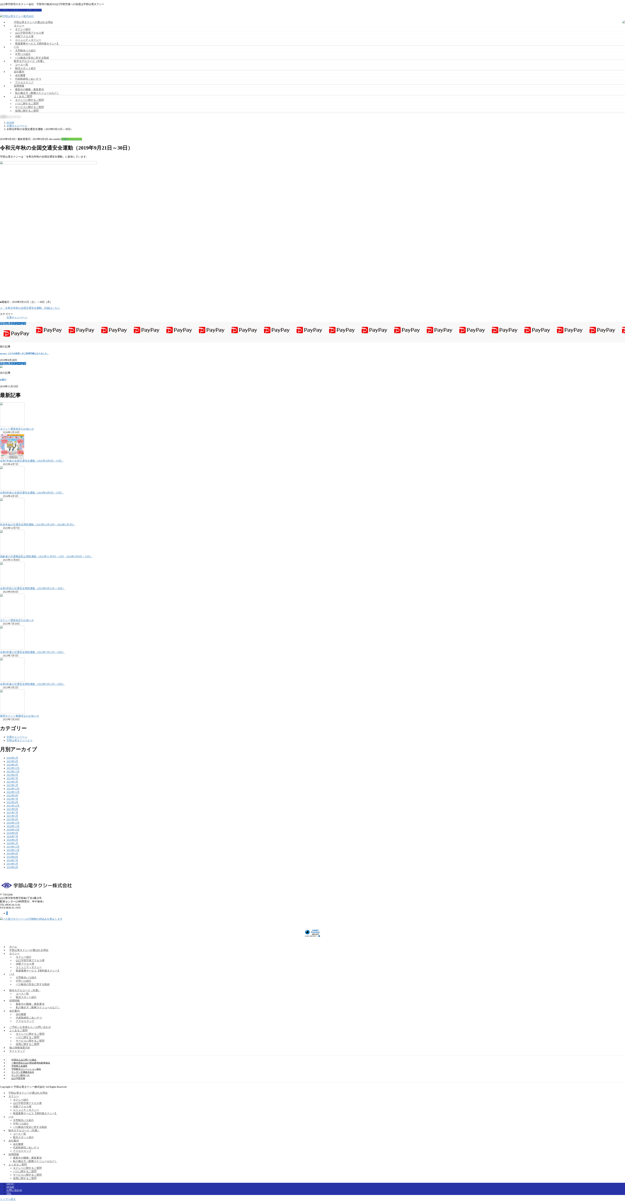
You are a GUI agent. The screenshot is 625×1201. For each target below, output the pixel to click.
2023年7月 (12, 778)
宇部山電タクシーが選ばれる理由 (28, 950)
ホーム (13, 946)
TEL (9, 1193)
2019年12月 (13, 846)
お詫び (3, 379)
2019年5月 (12, 864)
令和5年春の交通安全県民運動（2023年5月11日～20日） (32, 684)
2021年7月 (12, 812)
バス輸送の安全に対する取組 (32, 57)
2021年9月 (12, 809)
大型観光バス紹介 (25, 50)
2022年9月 (12, 795)
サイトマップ (17, 1051)
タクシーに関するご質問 (29, 100)
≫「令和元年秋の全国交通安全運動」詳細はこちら (30, 308)
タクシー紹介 (23, 29)
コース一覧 (21, 64)
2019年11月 (13, 850)
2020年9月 (12, 833)
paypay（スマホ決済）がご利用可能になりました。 (24, 353)
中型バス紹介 (23, 54)
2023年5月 (12, 781)
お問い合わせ (14, 1190)
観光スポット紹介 (25, 68)
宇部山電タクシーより (20, 740)
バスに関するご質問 (27, 103)
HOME (10, 1187)
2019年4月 (12, 867)
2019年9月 (12, 853)
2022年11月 (13, 792)
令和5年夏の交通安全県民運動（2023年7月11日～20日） (32, 652)
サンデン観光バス (20, 1075)
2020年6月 (12, 840)
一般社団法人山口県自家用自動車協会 (30, 1063)
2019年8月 (12, 857)
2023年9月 (12, 775)
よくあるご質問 (18, 1030)
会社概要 (20, 75)
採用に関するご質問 (27, 110)
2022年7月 (12, 799)
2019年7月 (12, 860)
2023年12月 (13, 768)
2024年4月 (12, 764)
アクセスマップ (24, 82)
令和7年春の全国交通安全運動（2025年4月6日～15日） (32, 460)
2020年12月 (13, 822)
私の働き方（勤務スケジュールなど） (37, 93)
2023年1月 (12, 785)
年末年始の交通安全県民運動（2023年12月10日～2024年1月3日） (38, 524)
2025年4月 (12, 761)
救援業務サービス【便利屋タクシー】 (37, 43)
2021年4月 (12, 819)
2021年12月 (13, 805)
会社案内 (14, 1010)
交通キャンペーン (71, 139)
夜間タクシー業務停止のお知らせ (19, 716)
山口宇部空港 (18, 1078)
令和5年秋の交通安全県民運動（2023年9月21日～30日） (32, 588)
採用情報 (14, 1000)
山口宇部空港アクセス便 (29, 32)
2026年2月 (12, 758)
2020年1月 (12, 843)
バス (11, 974)
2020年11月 (13, 826)
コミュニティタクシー (28, 40)
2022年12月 (13, 788)
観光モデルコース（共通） (25, 990)
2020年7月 (12, 836)
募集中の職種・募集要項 (29, 89)
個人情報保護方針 (19, 1047)
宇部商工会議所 (19, 1066)
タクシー (14, 953)
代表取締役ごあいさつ (28, 78)
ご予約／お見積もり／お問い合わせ (21, 10)
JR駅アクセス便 (24, 36)
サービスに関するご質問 (29, 107)
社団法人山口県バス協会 (23, 1059)
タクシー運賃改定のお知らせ (17, 429)
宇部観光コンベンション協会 (26, 1069)
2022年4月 (12, 802)
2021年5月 (12, 816)
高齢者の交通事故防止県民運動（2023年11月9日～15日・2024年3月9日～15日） (46, 556)
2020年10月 (13, 829)
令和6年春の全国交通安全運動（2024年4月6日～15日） (32, 492)
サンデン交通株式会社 (22, 1072)
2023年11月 (13, 771)
